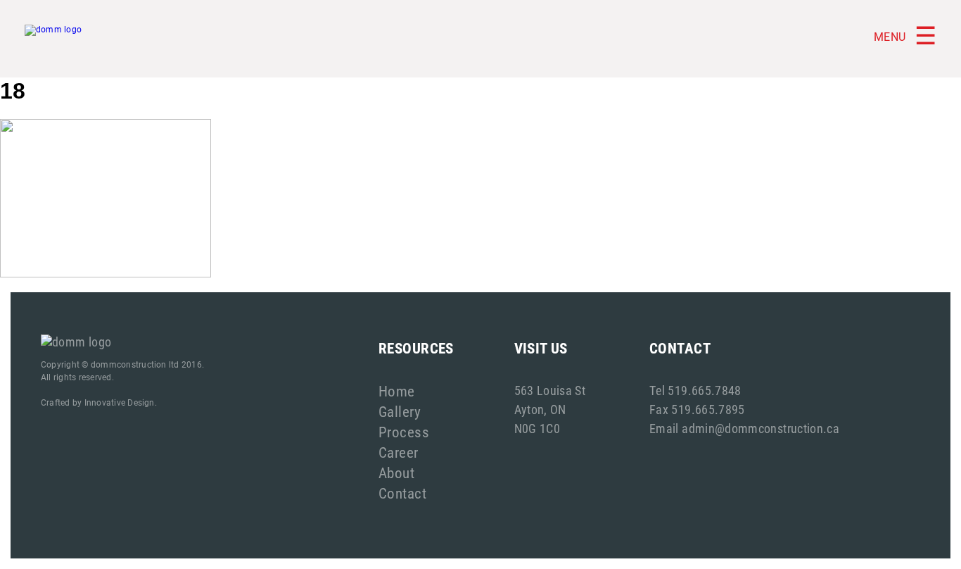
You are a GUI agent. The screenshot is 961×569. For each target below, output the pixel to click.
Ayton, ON (540, 409)
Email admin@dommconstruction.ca (744, 428)
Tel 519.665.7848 (695, 390)
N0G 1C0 (537, 428)
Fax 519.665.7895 (697, 409)
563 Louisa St (550, 390)
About (396, 472)
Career (398, 452)
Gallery (399, 411)
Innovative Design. (120, 402)
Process (403, 432)
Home (396, 391)
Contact (402, 493)
